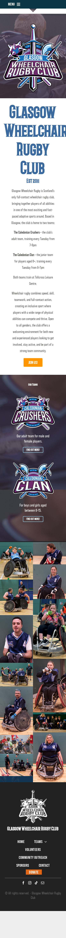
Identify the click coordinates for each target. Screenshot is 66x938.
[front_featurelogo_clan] (33, 464)
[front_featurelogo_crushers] (33, 394)
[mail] (42, 883)
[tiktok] (36, 883)
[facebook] (23, 883)
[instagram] (29, 883)
